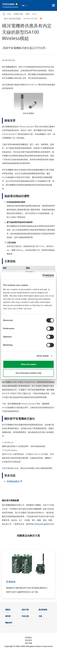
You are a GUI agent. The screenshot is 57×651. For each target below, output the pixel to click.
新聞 (27, 14)
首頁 (9, 14)
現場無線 (11, 581)
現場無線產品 (13, 481)
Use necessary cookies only (28, 373)
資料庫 (7, 616)
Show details (43, 356)
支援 (40, 616)
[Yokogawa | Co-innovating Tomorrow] (10, 5)
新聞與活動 (18, 14)
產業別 (7, 609)
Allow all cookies (28, 364)
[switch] (50, 328)
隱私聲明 (28, 640)
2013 (34, 14)
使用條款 (28, 637)
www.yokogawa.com (44, 523)
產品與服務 (43, 609)
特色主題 (25, 616)
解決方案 (25, 609)
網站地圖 (28, 643)
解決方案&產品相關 (12, 18)
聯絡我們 (8, 622)
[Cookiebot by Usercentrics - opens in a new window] (42, 275)
